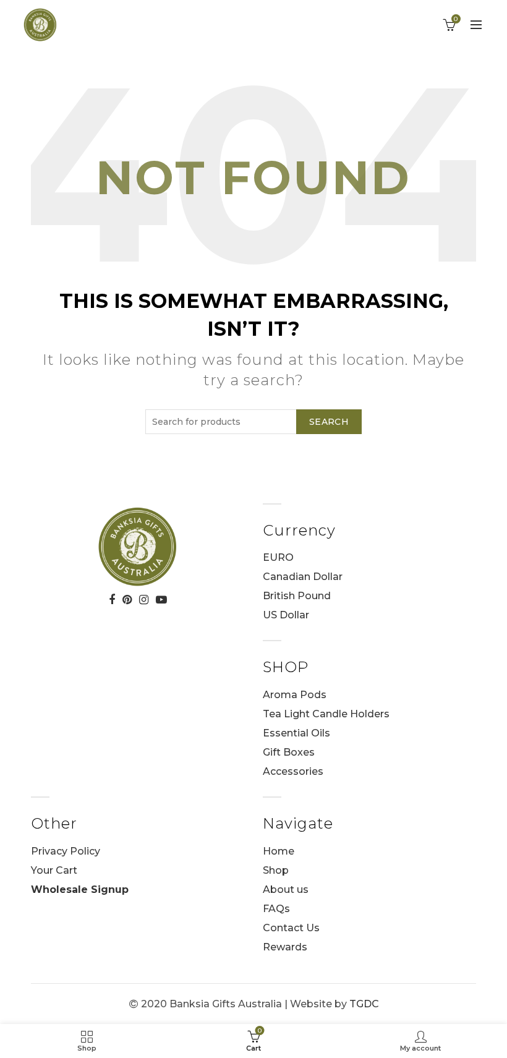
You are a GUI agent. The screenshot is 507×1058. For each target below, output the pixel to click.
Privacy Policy (65, 851)
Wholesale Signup (80, 889)
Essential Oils (296, 733)
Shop (276, 870)
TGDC (364, 1004)
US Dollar (286, 615)
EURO (278, 557)
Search (329, 421)
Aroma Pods (294, 695)
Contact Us (291, 928)
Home (278, 851)
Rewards (285, 947)
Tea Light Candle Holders (326, 714)
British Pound (297, 596)
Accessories (293, 771)
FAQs (276, 909)
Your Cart (54, 870)
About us (286, 889)
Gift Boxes (289, 752)
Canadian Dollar (303, 576)
